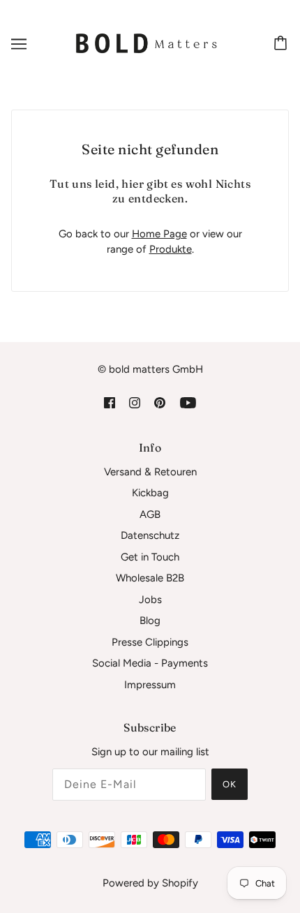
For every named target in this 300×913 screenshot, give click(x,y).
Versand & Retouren (150, 472)
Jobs (150, 599)
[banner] (147, 42)
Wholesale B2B (150, 578)
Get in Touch (150, 557)
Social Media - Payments (150, 663)
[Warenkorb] (282, 44)
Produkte (170, 249)
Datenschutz (150, 535)
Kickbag (150, 493)
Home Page (159, 234)
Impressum (150, 684)
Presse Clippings (150, 642)
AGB (150, 514)
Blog (150, 620)
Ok (230, 784)
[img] (109, 402)
